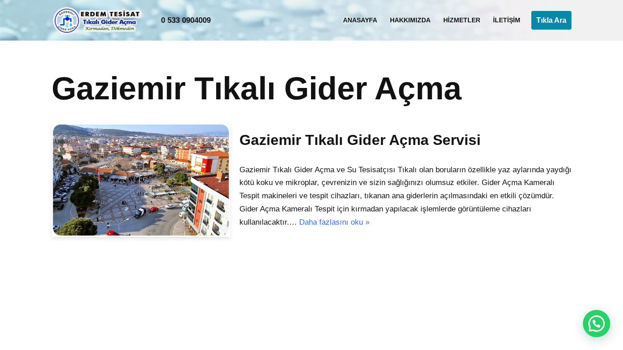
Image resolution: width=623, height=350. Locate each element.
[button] (596, 323)
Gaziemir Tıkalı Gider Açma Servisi (360, 140)
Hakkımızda (410, 20)
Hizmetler (461, 20)
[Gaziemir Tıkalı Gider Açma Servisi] (141, 180)
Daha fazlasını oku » (334, 222)
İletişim (506, 20)
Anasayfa (360, 20)
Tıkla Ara (551, 20)
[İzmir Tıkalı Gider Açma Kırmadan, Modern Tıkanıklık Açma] (99, 20)
